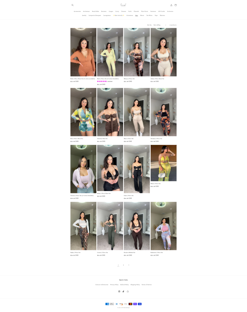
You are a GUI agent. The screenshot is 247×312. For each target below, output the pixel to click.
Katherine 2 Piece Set (157, 252)
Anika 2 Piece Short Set (157, 78)
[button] (72, 5)
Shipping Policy (135, 285)
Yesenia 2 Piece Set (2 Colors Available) (81, 195)
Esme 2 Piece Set (129, 195)
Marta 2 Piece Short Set (104, 193)
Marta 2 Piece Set (156, 183)
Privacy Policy (114, 285)
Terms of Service (147, 285)
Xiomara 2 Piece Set (156, 138)
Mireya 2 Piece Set (129, 78)
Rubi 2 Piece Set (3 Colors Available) (108, 78)
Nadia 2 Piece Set (75, 252)
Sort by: (149, 25)
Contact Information (101, 285)
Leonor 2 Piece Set (102, 252)
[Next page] (129, 265)
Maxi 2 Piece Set (129, 138)
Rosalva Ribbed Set (129, 252)
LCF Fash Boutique (125, 307)
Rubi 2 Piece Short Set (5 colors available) (82, 78)
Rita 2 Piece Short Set (76, 138)
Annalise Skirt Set (102, 138)
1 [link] (118, 265)
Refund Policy (124, 285)
